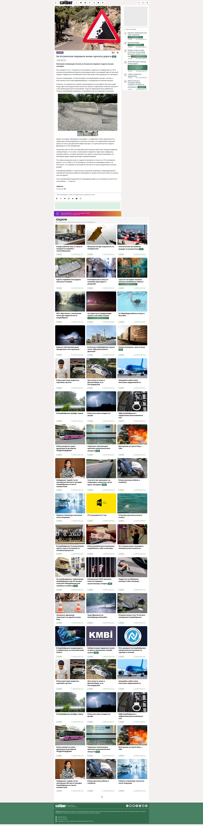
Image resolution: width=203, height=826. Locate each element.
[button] (116, 95)
